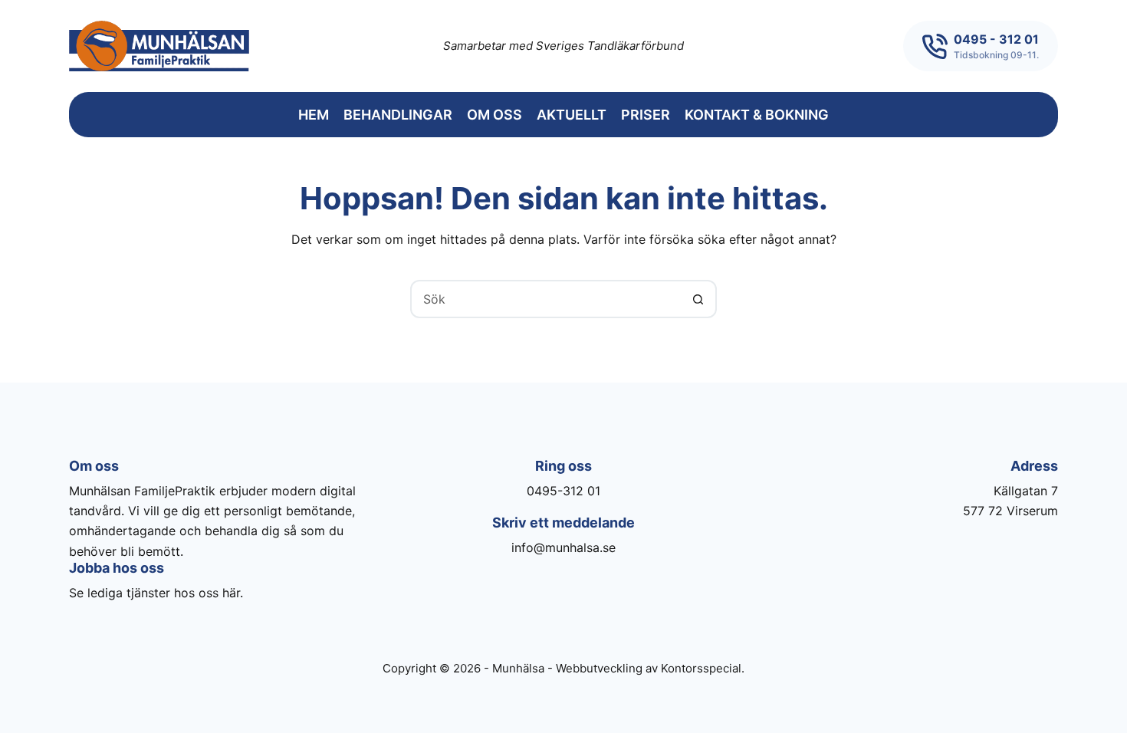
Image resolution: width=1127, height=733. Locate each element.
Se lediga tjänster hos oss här (154, 592)
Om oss (494, 115)
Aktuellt (571, 115)
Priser (645, 115)
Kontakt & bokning (757, 115)
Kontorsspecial (701, 668)
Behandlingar (397, 115)
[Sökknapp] (697, 299)
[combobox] (546, 299)
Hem (313, 115)
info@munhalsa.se (563, 547)
